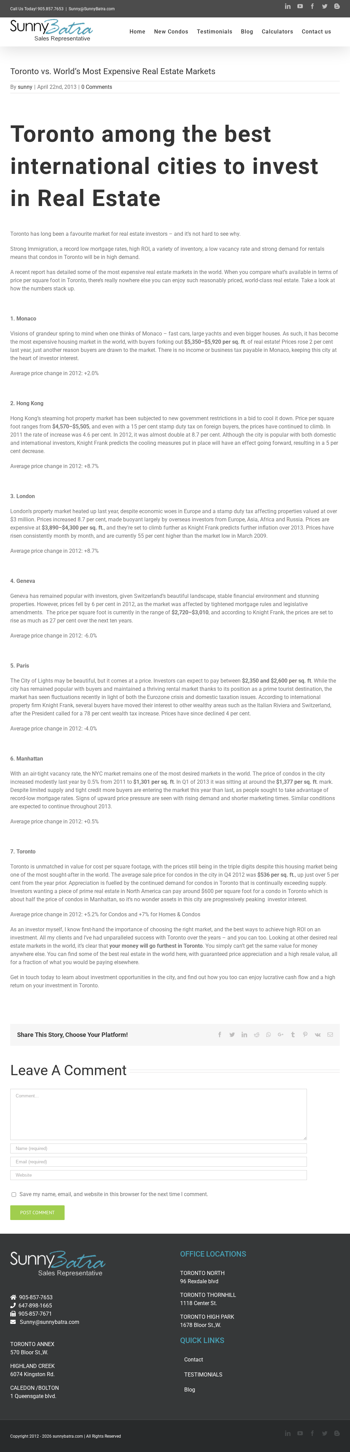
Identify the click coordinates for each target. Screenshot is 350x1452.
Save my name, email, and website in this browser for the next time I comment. (113, 1194)
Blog (189, 1389)
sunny (25, 87)
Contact (193, 1359)
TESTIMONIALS (203, 1374)
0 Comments (96, 87)
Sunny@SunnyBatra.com (92, 8)
